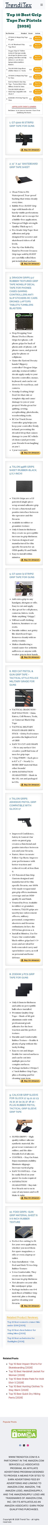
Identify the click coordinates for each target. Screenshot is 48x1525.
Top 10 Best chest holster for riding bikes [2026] (21, 1332)
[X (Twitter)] (24, 1445)
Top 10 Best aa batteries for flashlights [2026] (21, 1340)
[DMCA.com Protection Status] (24, 1433)
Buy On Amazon (38, 38)
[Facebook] (20, 1445)
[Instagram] (28, 1445)
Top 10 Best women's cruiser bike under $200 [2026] (23, 1324)
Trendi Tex (25, 1519)
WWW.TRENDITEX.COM (22, 1457)
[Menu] (41, 5)
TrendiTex (18, 5)
